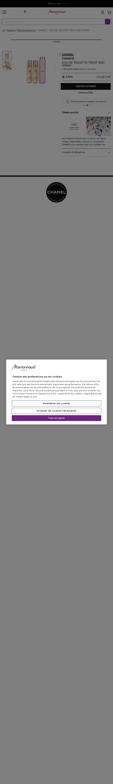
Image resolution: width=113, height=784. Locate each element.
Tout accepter (56, 418)
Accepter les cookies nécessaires (56, 411)
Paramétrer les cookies (56, 403)
